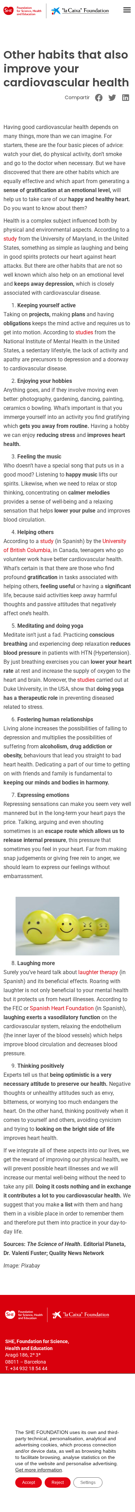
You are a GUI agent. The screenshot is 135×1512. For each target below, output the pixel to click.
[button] (127, 9)
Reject (58, 1482)
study (10, 238)
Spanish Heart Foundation (62, 1008)
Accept (28, 1482)
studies (84, 332)
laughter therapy (98, 972)
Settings (88, 1482)
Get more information (38, 1469)
